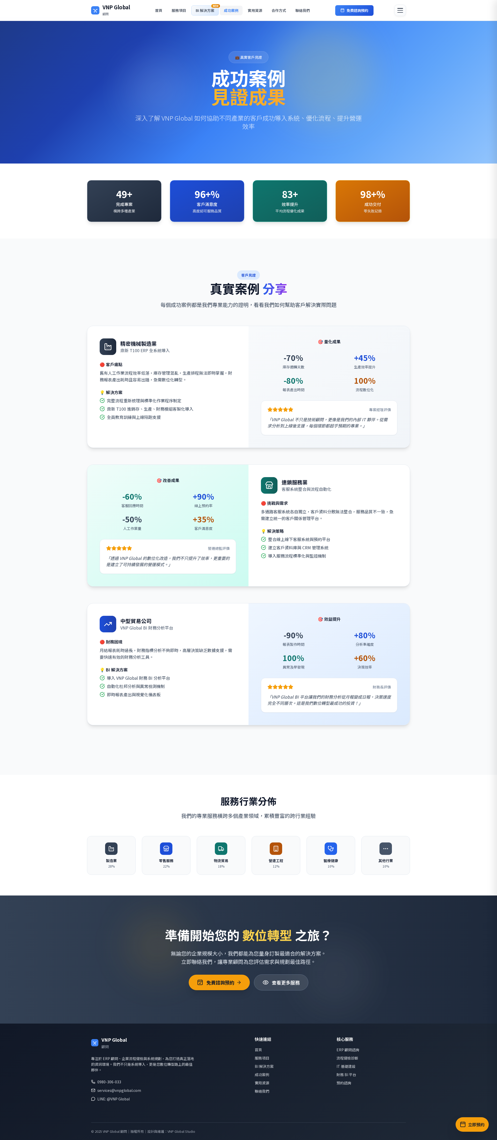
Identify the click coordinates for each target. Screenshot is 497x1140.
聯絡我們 (302, 10)
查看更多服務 (286, 982)
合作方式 (279, 10)
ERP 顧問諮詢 (348, 1049)
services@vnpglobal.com (119, 1090)
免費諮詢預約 (357, 10)
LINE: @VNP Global (113, 1098)
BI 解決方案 (264, 1066)
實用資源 (255, 10)
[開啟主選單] (400, 10)
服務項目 (179, 10)
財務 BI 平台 (346, 1074)
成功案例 (231, 10)
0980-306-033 (109, 1081)
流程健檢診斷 (347, 1058)
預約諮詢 (344, 1082)
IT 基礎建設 (346, 1066)
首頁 (158, 10)
